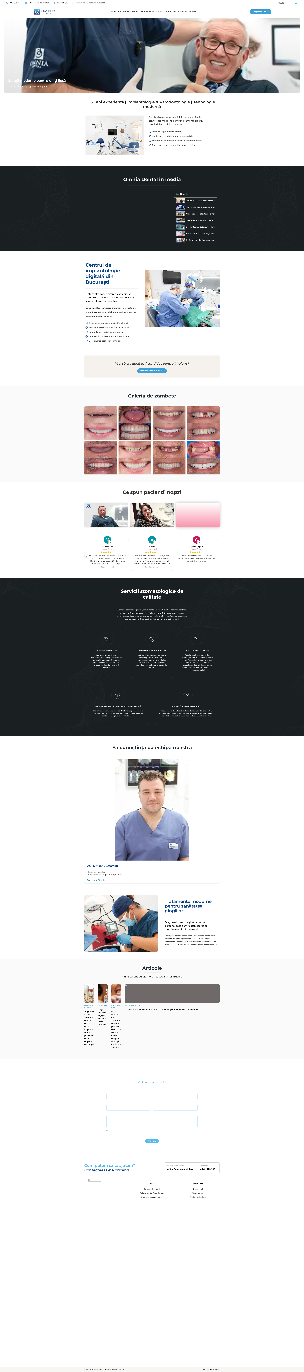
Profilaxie (102, 1005)
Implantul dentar (89, 1006)
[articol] (89, 993)
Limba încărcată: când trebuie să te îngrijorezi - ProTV (200, 201)
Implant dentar (130, 12)
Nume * (108, 1092)
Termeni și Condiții (152, 1189)
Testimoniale (197, 1193)
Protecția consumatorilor (152, 1197)
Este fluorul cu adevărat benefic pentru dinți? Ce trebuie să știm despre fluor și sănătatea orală (116, 1029)
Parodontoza (147, 12)
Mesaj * (109, 1114)
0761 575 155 (207, 1169)
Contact (193, 12)
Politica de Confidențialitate (152, 1193)
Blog (184, 12)
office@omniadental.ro (180, 1169)
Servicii (159, 12)
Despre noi (115, 12)
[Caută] (296, 3)
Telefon (155, 1103)
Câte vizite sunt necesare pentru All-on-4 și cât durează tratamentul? (162, 1009)
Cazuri (168, 12)
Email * (108, 1103)
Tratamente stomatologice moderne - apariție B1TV (200, 233)
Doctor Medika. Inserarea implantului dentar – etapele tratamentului (200, 207)
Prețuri (177, 12)
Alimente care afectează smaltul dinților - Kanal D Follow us (200, 214)
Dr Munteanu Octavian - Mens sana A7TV (200, 227)
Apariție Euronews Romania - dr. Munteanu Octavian (200, 220)
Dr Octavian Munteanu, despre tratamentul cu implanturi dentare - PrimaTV (200, 240)
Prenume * (156, 1092)
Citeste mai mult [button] (107, 567)
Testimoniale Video (198, 1197)
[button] (1, 53)
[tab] (195, 200)
